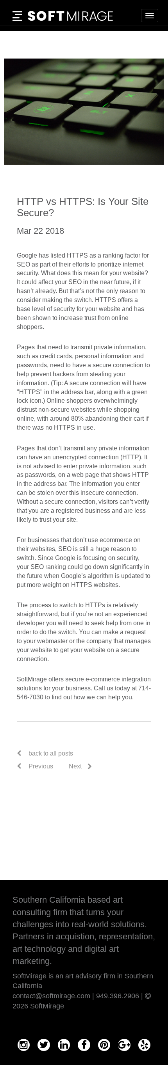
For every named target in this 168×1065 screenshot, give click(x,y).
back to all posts (51, 753)
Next (75, 766)
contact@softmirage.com (51, 996)
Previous (40, 766)
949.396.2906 (117, 996)
